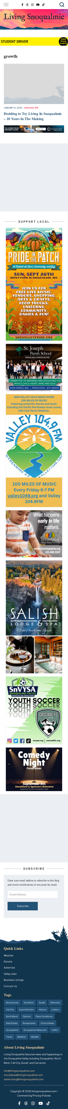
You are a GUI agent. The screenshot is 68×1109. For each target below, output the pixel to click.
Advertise (9, 967)
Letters (55, 1009)
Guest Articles (26, 1009)
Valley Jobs (10, 973)
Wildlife (35, 1036)
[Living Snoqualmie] (34, 17)
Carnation (29, 1002)
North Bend (12, 1016)
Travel (9, 1036)
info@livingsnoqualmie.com (19, 1070)
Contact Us (10, 986)
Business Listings (14, 979)
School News (47, 1023)
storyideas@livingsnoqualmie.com (23, 1074)
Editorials (55, 1002)
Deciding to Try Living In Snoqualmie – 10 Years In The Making (33, 116)
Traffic (55, 1030)
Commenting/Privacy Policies (34, 1095)
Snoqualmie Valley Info (35, 1030)
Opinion (27, 1016)
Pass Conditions (44, 1016)
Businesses (12, 1002)
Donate (8, 961)
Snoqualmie (31, 107)
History (42, 1009)
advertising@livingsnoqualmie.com (23, 1079)
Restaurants (29, 1023)
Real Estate (12, 1023)
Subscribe (23, 906)
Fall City (10, 1009)
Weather (8, 955)
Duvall (42, 1002)
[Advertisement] (34, 177)
